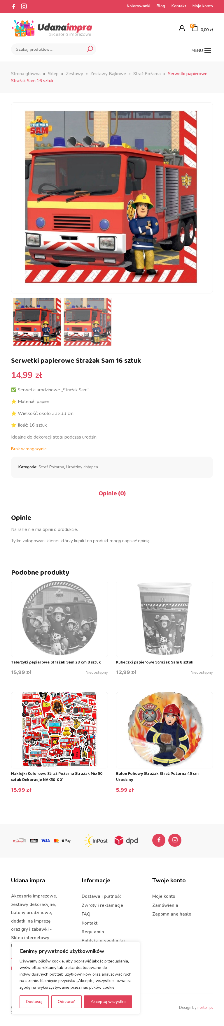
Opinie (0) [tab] (112, 493)
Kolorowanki (138, 6)
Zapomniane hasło (171, 914)
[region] (76, 977)
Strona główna (26, 74)
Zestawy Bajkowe (108, 74)
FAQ (86, 914)
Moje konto (202, 6)
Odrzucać (66, 1001)
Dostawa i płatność (101, 896)
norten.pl (205, 1007)
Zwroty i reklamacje (102, 905)
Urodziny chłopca (82, 467)
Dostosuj (34, 1001)
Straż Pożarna (147, 74)
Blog (161, 6)
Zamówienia (165, 905)
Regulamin (93, 932)
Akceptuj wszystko (108, 1001)
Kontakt (179, 6)
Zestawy (74, 74)
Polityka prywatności (103, 941)
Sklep (53, 74)
